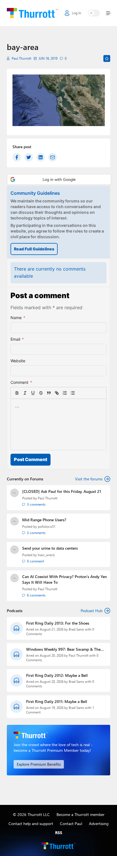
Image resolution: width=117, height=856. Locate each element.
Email (17, 339)
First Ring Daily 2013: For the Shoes (57, 623)
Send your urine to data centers (50, 548)
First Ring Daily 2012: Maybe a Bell (57, 675)
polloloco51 (46, 526)
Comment (21, 382)
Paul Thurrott (21, 58)
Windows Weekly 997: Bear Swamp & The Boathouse (63, 649)
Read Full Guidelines (34, 248)
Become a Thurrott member (81, 814)
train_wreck (46, 555)
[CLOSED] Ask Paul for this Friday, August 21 (61, 491)
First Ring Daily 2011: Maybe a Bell (56, 701)
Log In (76, 13)
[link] (81, 393)
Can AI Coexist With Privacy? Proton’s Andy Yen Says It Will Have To (64, 579)
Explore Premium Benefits (39, 764)
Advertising (98, 823)
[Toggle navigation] (107, 13)
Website (18, 360)
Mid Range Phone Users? (44, 519)
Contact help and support (31, 823)
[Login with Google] (59, 180)
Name (18, 317)
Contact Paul (71, 823)
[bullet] (73, 393)
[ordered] (65, 393)
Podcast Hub (92, 610)
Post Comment (30, 459)
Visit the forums (89, 479)
